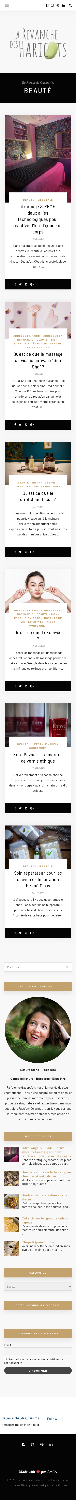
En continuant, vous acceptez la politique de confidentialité (33, 1360)
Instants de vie (44, 482)
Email (7, 1345)
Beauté (28, 199)
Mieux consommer (47, 486)
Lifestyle (45, 199)
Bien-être (32, 343)
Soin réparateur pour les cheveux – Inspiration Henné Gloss (38, 879)
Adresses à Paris (26, 335)
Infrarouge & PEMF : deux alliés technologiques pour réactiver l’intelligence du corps (38, 218)
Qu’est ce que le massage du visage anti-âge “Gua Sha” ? (38, 360)
